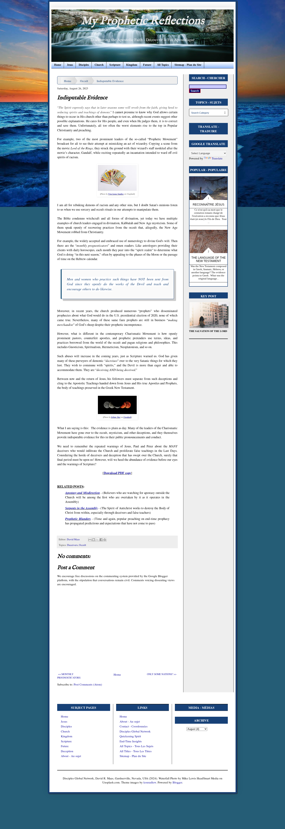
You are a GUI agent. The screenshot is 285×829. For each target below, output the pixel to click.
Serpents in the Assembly (81, 508)
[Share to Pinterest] (105, 540)
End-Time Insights (131, 741)
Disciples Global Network (135, 731)
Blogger (177, 782)
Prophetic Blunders (78, 518)
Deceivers (72, 545)
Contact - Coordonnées (134, 726)
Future (147, 64)
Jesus (70, 64)
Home (57, 64)
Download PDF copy (117, 473)
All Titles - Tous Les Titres (136, 751)
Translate (217, 158)
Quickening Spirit (130, 736)
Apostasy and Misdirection (82, 492)
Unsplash (127, 417)
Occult (84, 81)
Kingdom (131, 64)
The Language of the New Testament (208, 259)
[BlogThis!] (94, 540)
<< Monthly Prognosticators (68, 676)
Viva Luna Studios (116, 194)
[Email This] (90, 540)
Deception (67, 751)
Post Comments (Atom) (88, 684)
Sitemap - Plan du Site (187, 64)
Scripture (114, 64)
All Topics (163, 64)
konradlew (149, 782)
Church (99, 64)
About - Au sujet (71, 756)
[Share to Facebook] (101, 540)
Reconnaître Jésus (208, 204)
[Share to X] (97, 540)
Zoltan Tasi (115, 417)
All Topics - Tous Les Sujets (136, 746)
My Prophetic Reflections (142, 21)
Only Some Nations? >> (161, 674)
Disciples (84, 64)
